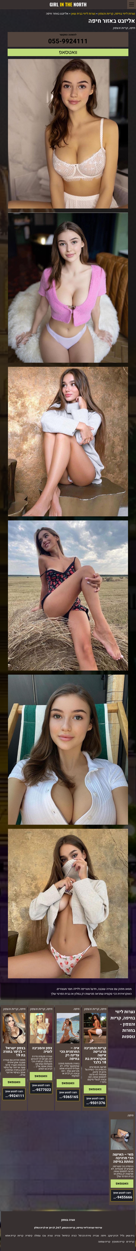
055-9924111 (68, 41)
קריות (20, 1236)
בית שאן (130, 1236)
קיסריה (28, 1236)
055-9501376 (94, 1103)
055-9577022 (40, 1089)
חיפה (103, 1236)
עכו (44, 1236)
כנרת (74, 1236)
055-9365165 (67, 1096)
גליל (122, 1236)
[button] (131, 4)
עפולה (37, 1236)
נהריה (57, 1236)
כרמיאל (66, 1236)
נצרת (50, 1236)
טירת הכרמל (84, 1236)
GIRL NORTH (68, 4)
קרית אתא (10, 1236)
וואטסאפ (68, 52)
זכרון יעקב (113, 1236)
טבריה (96, 1236)
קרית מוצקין (118, 1242)
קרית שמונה (104, 1242)
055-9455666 (121, 1197)
